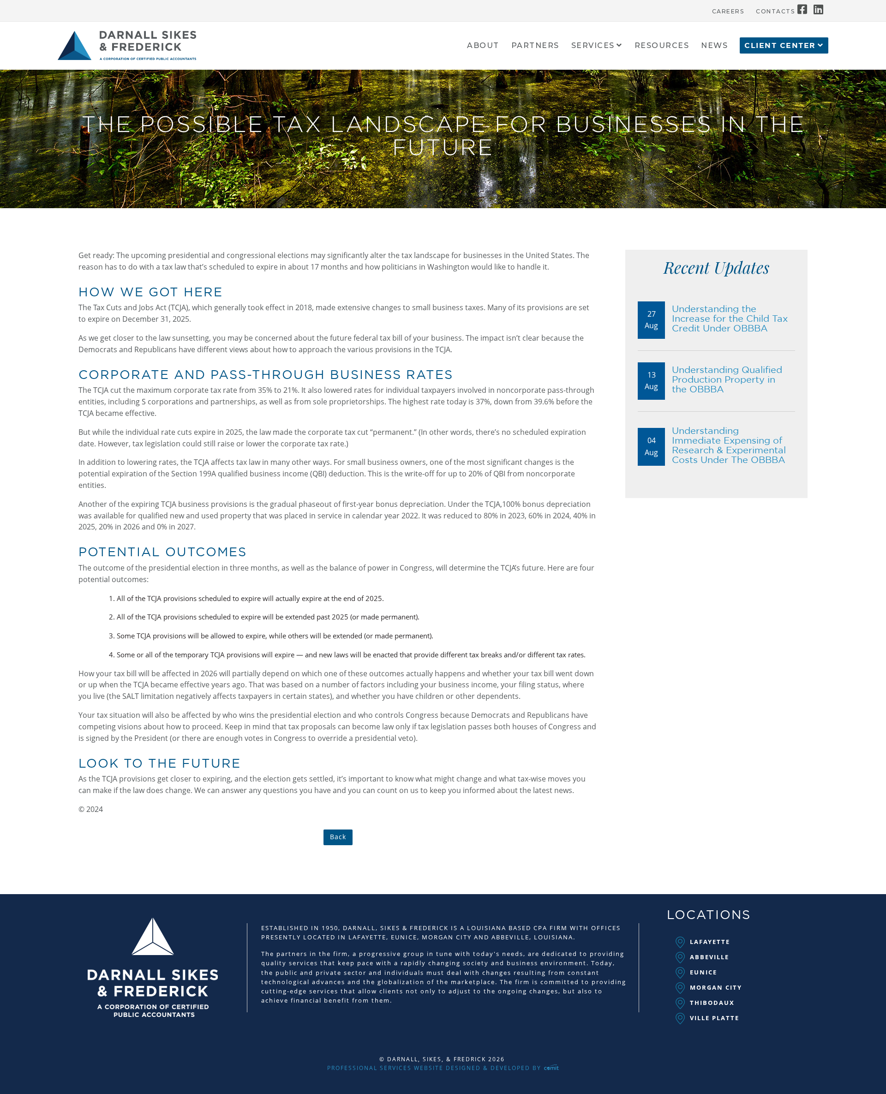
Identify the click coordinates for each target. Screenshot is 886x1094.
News (714, 46)
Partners (535, 46)
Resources (662, 46)
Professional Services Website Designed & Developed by (435, 1068)
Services (593, 46)
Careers (728, 11)
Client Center (780, 45)
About (483, 46)
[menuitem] (728, 9)
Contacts (775, 11)
